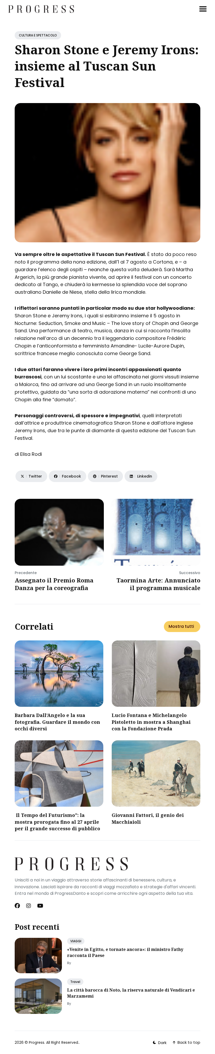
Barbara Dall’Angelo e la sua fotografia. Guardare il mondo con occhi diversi (57, 721)
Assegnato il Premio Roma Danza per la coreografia (54, 584)
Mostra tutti (181, 626)
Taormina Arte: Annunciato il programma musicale (158, 584)
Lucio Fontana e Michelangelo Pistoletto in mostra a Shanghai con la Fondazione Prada (151, 721)
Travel (75, 982)
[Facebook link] (18, 905)
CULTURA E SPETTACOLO (38, 35)
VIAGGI (75, 941)
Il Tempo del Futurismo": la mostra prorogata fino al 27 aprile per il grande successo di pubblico (57, 821)
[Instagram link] (28, 905)
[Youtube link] (40, 905)
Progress (36, 1042)
